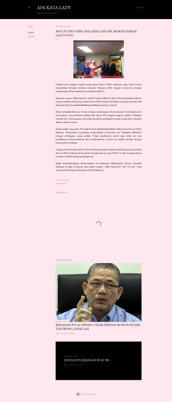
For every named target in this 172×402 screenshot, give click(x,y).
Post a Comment (68, 333)
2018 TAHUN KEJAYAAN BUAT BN (86, 360)
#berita (31, 36)
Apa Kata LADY (54, 7)
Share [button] (30, 26)
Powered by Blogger (88, 394)
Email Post (66, 180)
